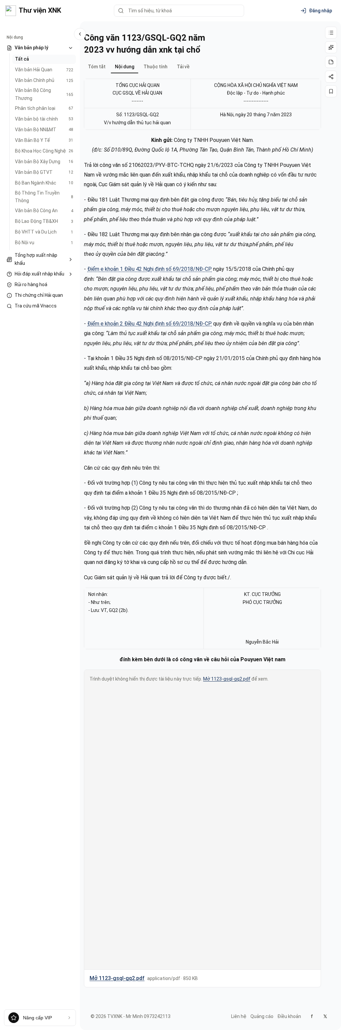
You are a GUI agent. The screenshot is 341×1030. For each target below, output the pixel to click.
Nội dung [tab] (124, 66)
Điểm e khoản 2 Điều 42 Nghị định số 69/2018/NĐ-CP (149, 323)
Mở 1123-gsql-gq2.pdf (226, 679)
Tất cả (22, 59)
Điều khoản (289, 1016)
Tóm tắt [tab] (97, 66)
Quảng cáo (261, 1016)
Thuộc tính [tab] (156, 66)
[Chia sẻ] (331, 77)
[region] (202, 104)
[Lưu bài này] (331, 91)
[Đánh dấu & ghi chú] (331, 62)
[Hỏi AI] (331, 47)
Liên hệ (238, 1016)
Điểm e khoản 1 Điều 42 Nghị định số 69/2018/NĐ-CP (149, 269)
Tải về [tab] (183, 66)
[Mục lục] (331, 33)
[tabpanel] (202, 530)
